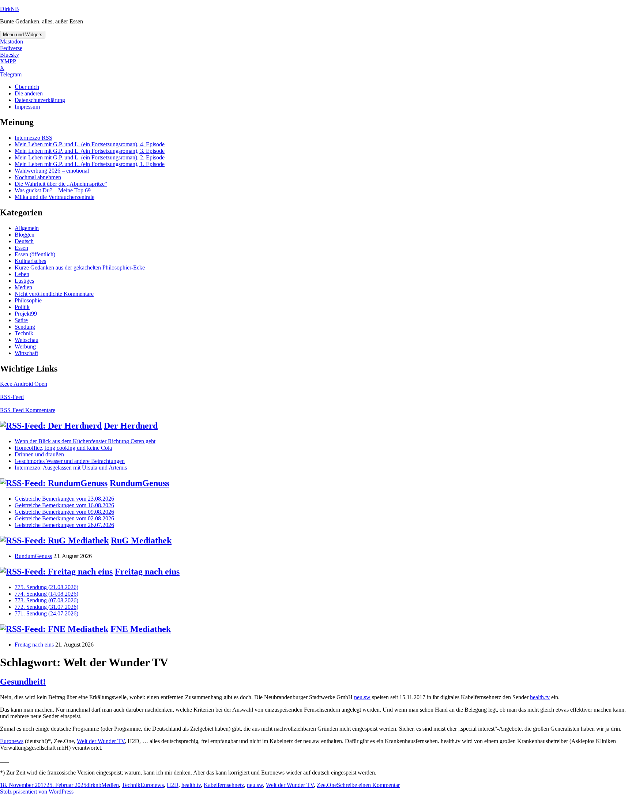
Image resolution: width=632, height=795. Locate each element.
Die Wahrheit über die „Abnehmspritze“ (61, 184)
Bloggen (24, 234)
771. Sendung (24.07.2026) (46, 613)
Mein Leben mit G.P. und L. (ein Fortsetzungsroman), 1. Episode (90, 164)
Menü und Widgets (22, 34)
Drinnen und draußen (39, 454)
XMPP (8, 61)
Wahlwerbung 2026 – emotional (52, 170)
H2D (172, 785)
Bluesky (9, 55)
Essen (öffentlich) (35, 254)
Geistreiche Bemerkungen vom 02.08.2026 (64, 518)
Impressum (27, 106)
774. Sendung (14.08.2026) (46, 594)
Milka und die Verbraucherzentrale (54, 197)
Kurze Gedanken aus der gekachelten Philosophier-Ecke (80, 267)
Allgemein (27, 228)
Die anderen (29, 93)
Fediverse (11, 48)
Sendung (25, 327)
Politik (22, 307)
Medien (23, 287)
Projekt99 (26, 313)
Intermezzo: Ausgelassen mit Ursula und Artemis (71, 467)
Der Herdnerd (131, 425)
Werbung (25, 346)
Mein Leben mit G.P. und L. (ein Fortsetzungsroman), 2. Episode (90, 157)
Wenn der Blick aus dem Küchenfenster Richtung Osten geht (85, 441)
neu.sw (362, 697)
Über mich (27, 87)
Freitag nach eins (147, 571)
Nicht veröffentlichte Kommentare (54, 294)
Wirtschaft (26, 353)
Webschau (26, 340)
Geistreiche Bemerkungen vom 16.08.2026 (64, 505)
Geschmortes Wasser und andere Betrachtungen (70, 461)
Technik (24, 333)
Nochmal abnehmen (38, 177)
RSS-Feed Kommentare (27, 410)
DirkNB (9, 9)
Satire (21, 320)
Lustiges (24, 281)
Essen (21, 248)
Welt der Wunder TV (101, 741)
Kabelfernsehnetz (224, 785)
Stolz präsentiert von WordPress (37, 791)
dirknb (93, 785)
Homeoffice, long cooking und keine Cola (63, 448)
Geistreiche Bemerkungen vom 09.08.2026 (64, 512)
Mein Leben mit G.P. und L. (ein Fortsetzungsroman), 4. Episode (90, 144)
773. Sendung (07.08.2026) (46, 600)
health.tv (540, 697)
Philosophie (28, 300)
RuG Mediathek (141, 540)
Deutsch (24, 241)
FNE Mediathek (140, 629)
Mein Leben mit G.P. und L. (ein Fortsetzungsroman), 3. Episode (90, 151)
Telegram (11, 74)
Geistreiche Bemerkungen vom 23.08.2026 (64, 499)
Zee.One (327, 785)
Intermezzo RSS (33, 138)
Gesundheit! (23, 681)
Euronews (11, 741)
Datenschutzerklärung (40, 100)
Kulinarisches (30, 261)
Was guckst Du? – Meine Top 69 (53, 190)
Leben (22, 274)
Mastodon (11, 41)
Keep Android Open (23, 384)
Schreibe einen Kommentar (368, 785)
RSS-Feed (12, 397)
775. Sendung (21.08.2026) (46, 587)
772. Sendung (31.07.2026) (46, 607)
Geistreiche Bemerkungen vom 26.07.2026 (64, 525)
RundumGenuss (139, 483)
